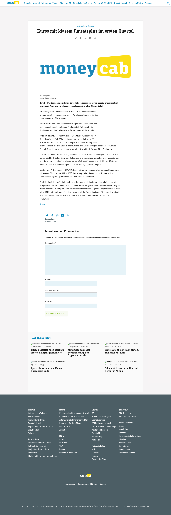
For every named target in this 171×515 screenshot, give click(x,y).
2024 (32, 506)
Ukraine (122, 440)
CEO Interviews (125, 413)
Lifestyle (95, 453)
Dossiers (148, 3)
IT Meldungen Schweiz (102, 423)
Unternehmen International (40, 443)
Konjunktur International (39, 449)
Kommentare (124, 449)
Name (48, 280)
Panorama (32, 453)
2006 (122, 506)
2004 (133, 506)
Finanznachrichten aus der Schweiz (74, 413)
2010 (102, 506)
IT (70, 3)
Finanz (55, 3)
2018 (62, 506)
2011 (97, 506)
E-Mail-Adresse (52, 291)
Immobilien (124, 446)
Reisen (95, 456)
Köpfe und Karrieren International (42, 456)
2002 (143, 506)
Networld (96, 440)
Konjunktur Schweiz (36, 420)
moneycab (46, 96)
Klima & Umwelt (120, 3)
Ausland (36, 3)
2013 (87, 506)
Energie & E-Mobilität (103, 3)
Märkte (62, 436)
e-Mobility (123, 429)
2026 (22, 506)
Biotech (48, 222)
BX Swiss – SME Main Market (72, 417)
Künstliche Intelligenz (82, 3)
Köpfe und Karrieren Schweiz (40, 427)
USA (61, 446)
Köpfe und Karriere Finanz (70, 423)
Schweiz (27, 3)
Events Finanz (65, 427)
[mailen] (95, 38)
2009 (107, 506)
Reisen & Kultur (136, 3)
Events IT (96, 433)
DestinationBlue (99, 459)
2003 (138, 506)
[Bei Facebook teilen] (80, 38)
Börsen (62, 449)
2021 (47, 506)
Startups (63, 3)
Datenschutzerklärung (87, 484)
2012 (92, 506)
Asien (61, 440)
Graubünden (33, 430)
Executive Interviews (128, 417)
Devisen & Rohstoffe (68, 453)
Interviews (46, 3)
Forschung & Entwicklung (130, 436)
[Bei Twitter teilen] (75, 38)
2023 (37, 506)
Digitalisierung (98, 420)
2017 (67, 506)
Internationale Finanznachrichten (73, 420)
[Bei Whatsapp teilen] (85, 38)
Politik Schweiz (34, 417)
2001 (148, 506)
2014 (82, 506)
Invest (62, 430)
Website (48, 302)
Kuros (42, 204)
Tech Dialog (97, 437)
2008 (112, 506)
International (34, 440)
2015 (77, 506)
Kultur (94, 449)
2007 (117, 506)
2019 (57, 506)
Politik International (37, 446)
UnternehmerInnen (127, 453)
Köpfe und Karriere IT (101, 430)
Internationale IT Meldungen (104, 427)
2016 (72, 506)
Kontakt (103, 484)
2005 (128, 506)
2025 (27, 506)
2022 (42, 506)
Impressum (70, 484)
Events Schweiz (35, 423)
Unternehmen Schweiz (85, 26)
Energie (122, 426)
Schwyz (31, 433)
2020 (52, 506)
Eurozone (63, 443)
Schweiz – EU (125, 443)
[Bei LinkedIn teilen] (90, 38)
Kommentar (50, 243)
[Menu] (3, 3)
